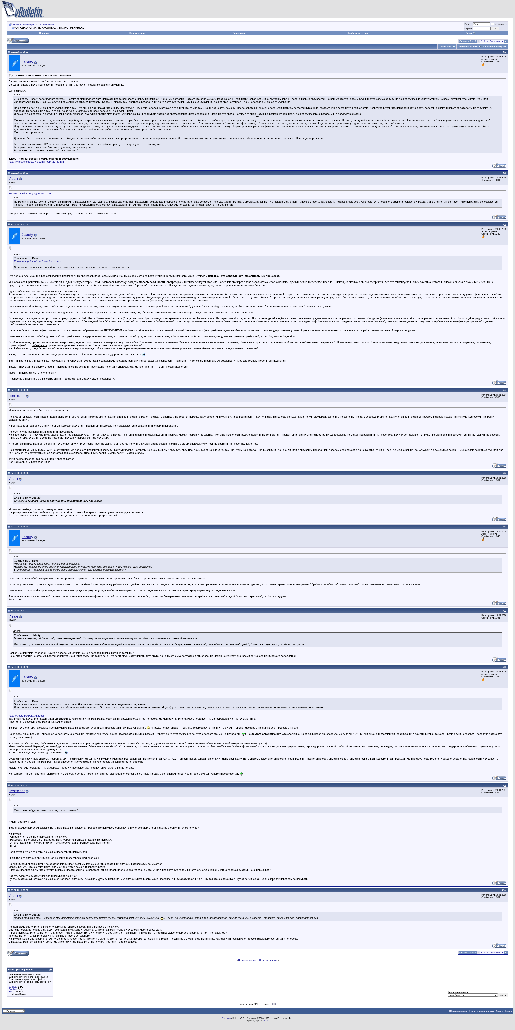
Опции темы (445, 46)
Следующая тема (268, 960)
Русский (226, 1018)
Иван (13, 178)
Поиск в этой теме (468, 46)
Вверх (508, 1011)
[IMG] (11, 991)
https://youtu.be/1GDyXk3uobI (26, 715)
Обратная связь (458, 1011)
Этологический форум (23, 24)
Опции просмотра (493, 46)
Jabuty (27, 62)
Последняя (496, 41)
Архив (499, 1011)
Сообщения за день (358, 33)
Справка (44, 33)
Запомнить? (500, 24)
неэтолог (17, 396)
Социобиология (46, 24)
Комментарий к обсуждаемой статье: (31, 193)
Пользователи (137, 33)
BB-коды (13, 987)
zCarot (266, 1020)
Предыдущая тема (247, 960)
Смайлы (13, 989)
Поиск (469, 33)
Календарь (239, 33)
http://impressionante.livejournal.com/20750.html (37, 161)
